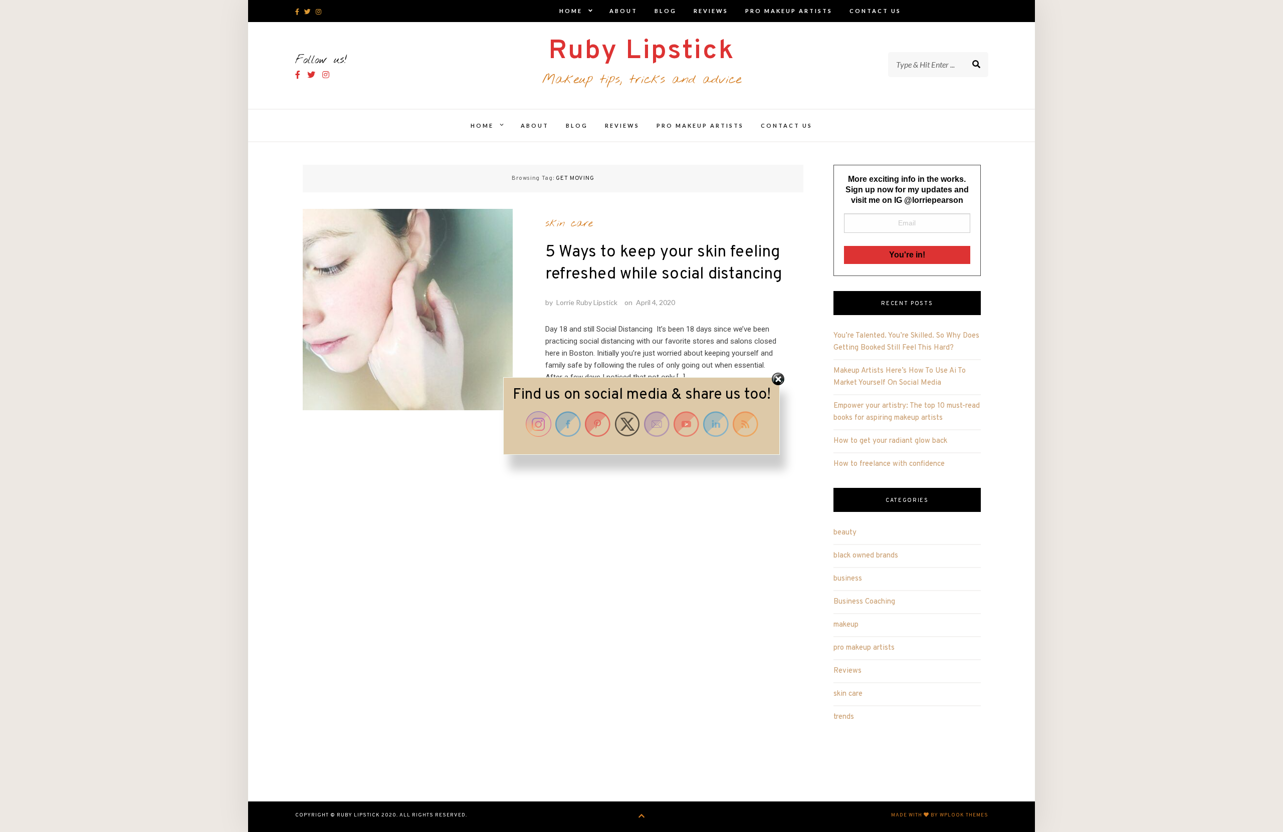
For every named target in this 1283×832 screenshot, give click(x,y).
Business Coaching (864, 602)
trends (843, 717)
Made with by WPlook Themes (939, 815)
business (847, 579)
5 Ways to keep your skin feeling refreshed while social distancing (663, 263)
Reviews (711, 11)
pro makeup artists (788, 11)
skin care (569, 223)
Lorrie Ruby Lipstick (586, 302)
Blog (666, 11)
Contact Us (875, 11)
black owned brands (865, 556)
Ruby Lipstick (641, 51)
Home (570, 11)
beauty (845, 532)
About (623, 11)
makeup (846, 625)
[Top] (641, 816)
